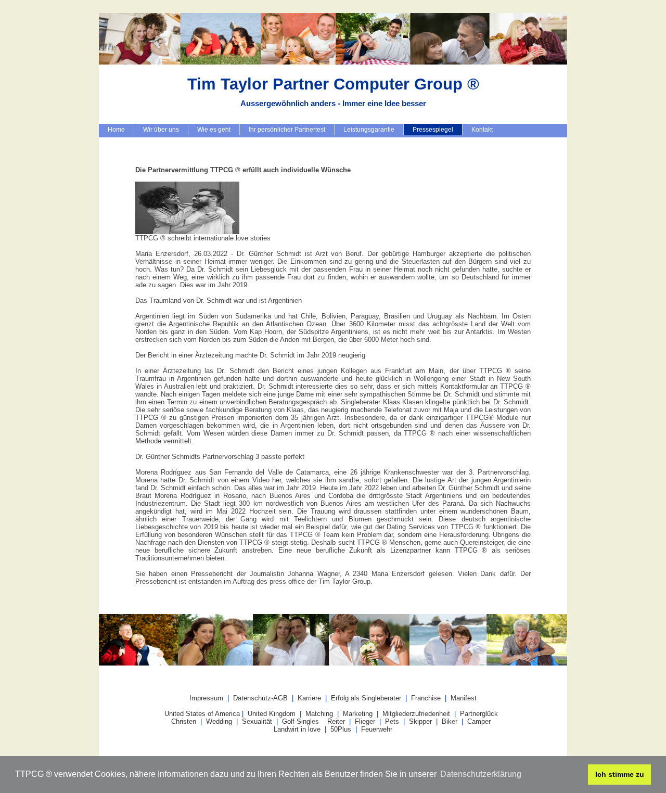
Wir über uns (161, 129)
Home (116, 129)
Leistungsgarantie (368, 129)
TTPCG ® (495, 371)
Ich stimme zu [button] (619, 774)
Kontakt (482, 129)
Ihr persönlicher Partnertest (287, 129)
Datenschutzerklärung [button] (480, 774)
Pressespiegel (433, 129)
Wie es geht (213, 129)
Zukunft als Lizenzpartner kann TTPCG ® (418, 550)
